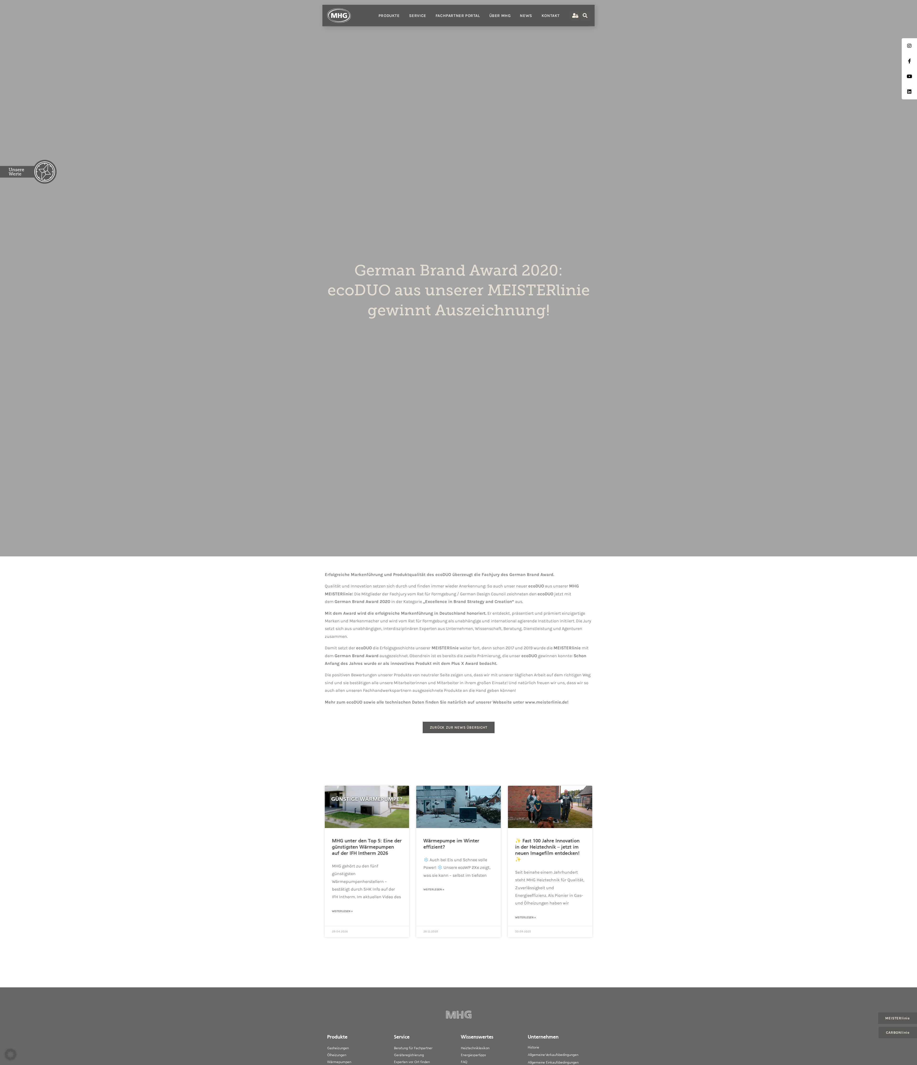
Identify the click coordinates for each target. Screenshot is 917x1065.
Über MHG (500, 15)
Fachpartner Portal (458, 15)
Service (417, 15)
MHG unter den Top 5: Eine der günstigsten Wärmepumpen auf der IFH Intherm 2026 (367, 847)
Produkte (389, 15)
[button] (10, 1054)
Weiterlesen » (342, 911)
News (526, 15)
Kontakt (551, 15)
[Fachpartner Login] (574, 15)
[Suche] (585, 15)
